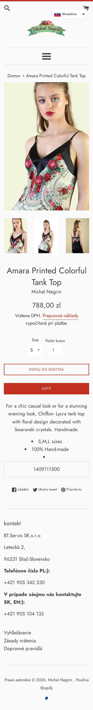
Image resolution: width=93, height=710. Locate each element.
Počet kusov (55, 341)
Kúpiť (46, 388)
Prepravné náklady (60, 315)
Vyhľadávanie (17, 632)
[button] (69, 14)
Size (35, 340)
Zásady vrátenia (20, 640)
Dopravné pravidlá (23, 648)
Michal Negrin (60, 680)
